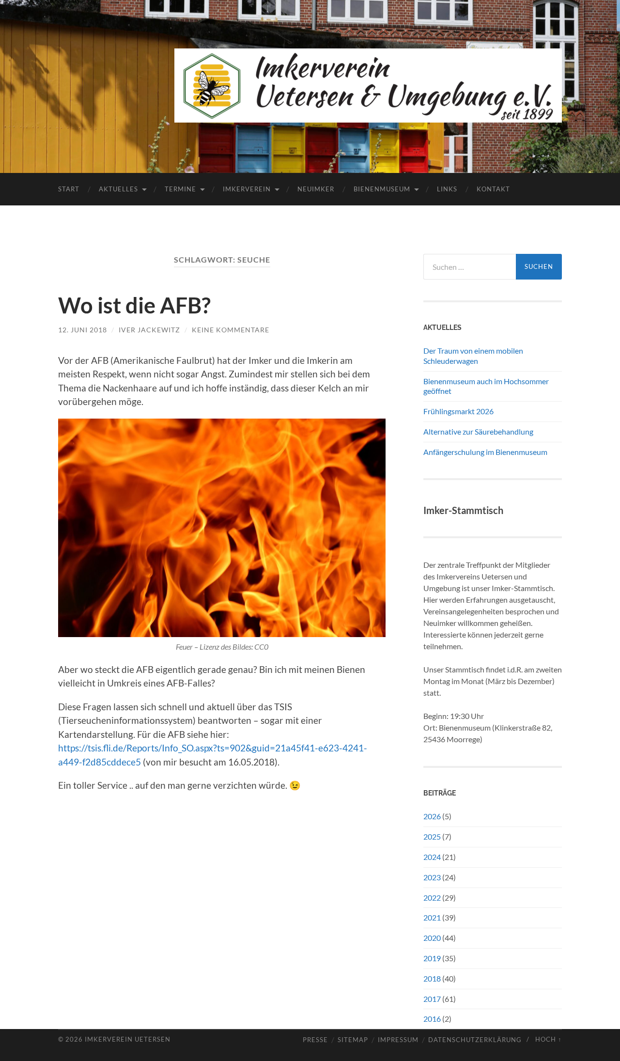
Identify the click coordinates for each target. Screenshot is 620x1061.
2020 (432, 937)
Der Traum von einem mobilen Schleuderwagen (473, 355)
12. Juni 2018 (82, 330)
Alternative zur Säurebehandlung (478, 431)
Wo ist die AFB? (134, 305)
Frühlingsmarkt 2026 (458, 411)
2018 (432, 978)
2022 (432, 897)
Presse (315, 1040)
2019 (432, 958)
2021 (432, 917)
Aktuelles (118, 189)
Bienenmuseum (382, 189)
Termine (180, 189)
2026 (432, 816)
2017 (432, 998)
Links (447, 189)
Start (68, 189)
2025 (432, 836)
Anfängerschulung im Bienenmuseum (485, 451)
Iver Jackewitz (149, 330)
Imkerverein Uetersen (127, 1039)
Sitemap (353, 1040)
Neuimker (315, 189)
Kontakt (493, 189)
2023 (432, 877)
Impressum (398, 1040)
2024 (432, 856)
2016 (432, 1018)
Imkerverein (247, 189)
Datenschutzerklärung (475, 1040)
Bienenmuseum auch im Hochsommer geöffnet (486, 386)
